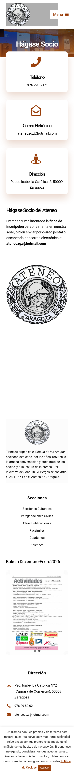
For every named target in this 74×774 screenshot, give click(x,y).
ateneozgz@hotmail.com (37, 133)
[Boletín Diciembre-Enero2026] (37, 612)
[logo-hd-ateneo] (18, 4)
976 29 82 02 (37, 85)
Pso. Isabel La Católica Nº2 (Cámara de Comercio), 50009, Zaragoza (38, 691)
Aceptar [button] (44, 767)
